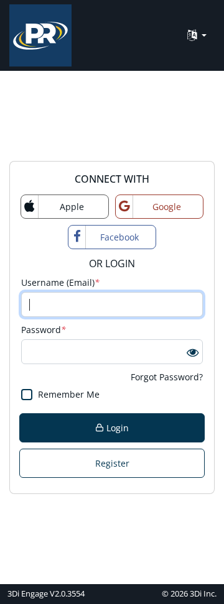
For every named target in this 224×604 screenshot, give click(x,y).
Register (112, 463)
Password (43, 330)
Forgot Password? (167, 377)
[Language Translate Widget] (197, 36)
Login (116, 428)
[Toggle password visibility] (192, 352)
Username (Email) (60, 282)
